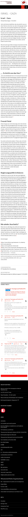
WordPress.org (4, 508)
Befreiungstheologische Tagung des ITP (10, 400)
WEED (2, 464)
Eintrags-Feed (4, 503)
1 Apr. (13, 360)
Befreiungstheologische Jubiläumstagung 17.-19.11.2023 (14, 273)
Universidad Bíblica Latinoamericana (9, 489)
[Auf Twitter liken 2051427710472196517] (10, 312)
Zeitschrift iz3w (4, 469)
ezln (2, 449)
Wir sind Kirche (4, 467)
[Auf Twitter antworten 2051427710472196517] (5, 312)
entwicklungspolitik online (6, 447)
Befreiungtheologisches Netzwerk (8, 434)
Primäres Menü (26, 7)
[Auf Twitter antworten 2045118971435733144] (5, 338)
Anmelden (3, 501)
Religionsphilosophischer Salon (8, 474)
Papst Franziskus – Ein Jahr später (8, 395)
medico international (5, 457)
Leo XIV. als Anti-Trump (6, 392)
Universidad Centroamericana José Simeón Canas (12, 491)
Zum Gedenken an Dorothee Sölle (8, 439)
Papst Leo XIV (8, 343)
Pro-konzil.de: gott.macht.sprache (8, 423)
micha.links (3, 421)
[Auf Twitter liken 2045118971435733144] (10, 338)
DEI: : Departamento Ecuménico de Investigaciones (12, 481)
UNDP (2, 462)
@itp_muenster (8, 300)
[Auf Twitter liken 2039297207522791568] (10, 373)
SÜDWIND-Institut (5, 459)
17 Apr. (13, 317)
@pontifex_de (16, 343)
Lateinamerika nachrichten (7, 454)
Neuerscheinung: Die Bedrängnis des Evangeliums (12, 397)
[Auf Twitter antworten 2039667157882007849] (5, 355)
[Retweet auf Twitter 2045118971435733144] (8, 338)
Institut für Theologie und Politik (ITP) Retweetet (18, 341)
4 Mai (13, 300)
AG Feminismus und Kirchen (7, 429)
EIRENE (2, 444)
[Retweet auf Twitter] (8, 341)
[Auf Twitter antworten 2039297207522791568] (5, 373)
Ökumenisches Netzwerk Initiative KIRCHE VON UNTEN (13, 432)
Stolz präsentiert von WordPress (7, 515)
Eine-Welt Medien (5, 442)
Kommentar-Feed (5, 506)
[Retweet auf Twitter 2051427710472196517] (8, 312)
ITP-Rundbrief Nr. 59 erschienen (8, 268)
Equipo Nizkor (4, 484)
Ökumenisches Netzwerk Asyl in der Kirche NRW (12, 437)
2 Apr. (21, 343)
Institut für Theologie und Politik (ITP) (14, 299)
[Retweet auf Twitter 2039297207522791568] (8, 373)
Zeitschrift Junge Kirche (6, 472)
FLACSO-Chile (4, 486)
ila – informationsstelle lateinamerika (9, 452)
